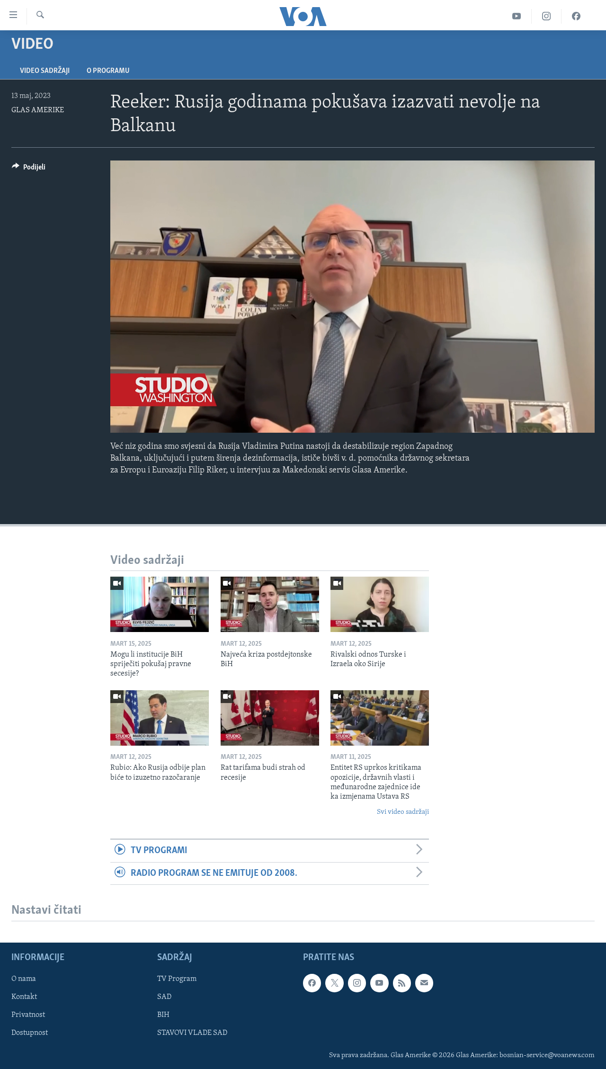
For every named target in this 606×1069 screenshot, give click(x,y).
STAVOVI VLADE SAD (192, 1033)
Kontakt (24, 997)
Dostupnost (29, 1033)
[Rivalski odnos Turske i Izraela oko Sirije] (379, 604)
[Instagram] (546, 16)
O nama (23, 979)
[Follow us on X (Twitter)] (334, 983)
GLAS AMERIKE (37, 110)
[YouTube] (517, 16)
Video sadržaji (45, 71)
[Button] (28, 169)
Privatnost (28, 1015)
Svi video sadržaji (403, 812)
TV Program (176, 979)
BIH (163, 1015)
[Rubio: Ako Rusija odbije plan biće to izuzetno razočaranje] (159, 718)
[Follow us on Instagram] (357, 983)
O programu (108, 71)
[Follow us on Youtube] (379, 983)
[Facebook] (576, 16)
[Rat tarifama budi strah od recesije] (270, 718)
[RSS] (402, 983)
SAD (164, 997)
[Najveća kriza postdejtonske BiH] (270, 604)
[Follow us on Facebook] (312, 983)
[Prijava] (424, 983)
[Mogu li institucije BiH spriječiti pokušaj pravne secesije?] (159, 604)
